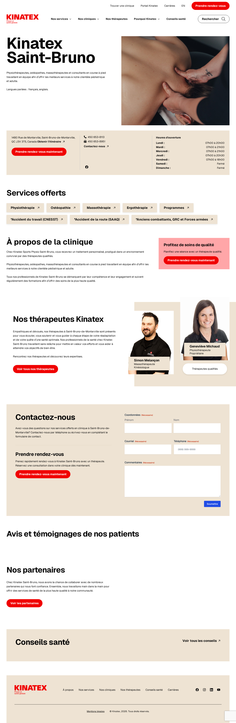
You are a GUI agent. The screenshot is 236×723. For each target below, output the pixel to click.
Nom (176, 420)
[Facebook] (197, 690)
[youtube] (219, 690)
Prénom (129, 420)
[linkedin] (211, 690)
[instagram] (204, 690)
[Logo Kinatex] (22, 19)
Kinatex (116, 711)
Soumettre (212, 503)
